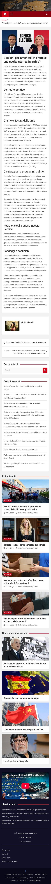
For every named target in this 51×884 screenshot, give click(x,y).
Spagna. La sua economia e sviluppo (21, 698)
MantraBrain (36, 880)
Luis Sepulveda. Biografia (16, 761)
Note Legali (6, 858)
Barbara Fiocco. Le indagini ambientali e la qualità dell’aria (24, 810)
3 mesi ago (10, 513)
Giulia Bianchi (27, 322)
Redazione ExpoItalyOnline (28, 513)
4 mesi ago (10, 587)
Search (45, 370)
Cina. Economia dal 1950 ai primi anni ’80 (23, 729)
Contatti (5, 854)
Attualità (7, 500)
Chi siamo (6, 850)
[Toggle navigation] (12, 14)
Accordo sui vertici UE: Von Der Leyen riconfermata (26, 342)
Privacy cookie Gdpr (9, 861)
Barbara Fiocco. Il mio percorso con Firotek (20, 449)
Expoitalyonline (16, 4)
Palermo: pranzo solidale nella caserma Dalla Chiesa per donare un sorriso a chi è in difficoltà (25, 351)
